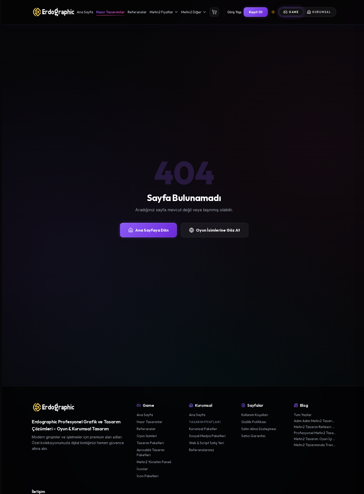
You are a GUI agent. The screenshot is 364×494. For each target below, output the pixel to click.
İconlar (142, 469)
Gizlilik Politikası (253, 422)
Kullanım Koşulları (254, 415)
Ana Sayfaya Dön (151, 230)
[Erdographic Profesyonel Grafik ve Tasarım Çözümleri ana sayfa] (53, 407)
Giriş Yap (234, 12)
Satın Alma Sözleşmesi (258, 429)
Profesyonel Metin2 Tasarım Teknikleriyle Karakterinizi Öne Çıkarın (315, 433)
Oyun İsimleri (147, 436)
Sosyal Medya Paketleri (207, 436)
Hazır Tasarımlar (110, 12)
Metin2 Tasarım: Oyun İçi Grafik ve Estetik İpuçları (315, 439)
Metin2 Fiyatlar (161, 12)
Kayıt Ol (255, 12)
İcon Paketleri (147, 476)
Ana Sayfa (85, 12)
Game (294, 12)
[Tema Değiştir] (273, 12)
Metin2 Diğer (191, 12)
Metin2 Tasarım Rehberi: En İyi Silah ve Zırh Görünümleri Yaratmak (315, 427)
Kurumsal (321, 12)
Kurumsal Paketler (203, 429)
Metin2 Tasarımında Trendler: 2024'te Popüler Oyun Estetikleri (315, 445)
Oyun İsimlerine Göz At (218, 230)
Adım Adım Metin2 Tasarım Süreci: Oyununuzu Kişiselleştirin (315, 421)
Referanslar (137, 12)
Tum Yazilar (303, 415)
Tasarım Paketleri (150, 443)
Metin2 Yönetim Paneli (154, 462)
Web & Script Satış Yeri (206, 443)
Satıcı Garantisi (253, 436)
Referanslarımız (201, 450)
